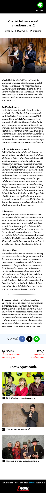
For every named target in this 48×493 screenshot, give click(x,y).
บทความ (31, 483)
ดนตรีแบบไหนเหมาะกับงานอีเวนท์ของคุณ (22, 461)
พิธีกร (17, 483)
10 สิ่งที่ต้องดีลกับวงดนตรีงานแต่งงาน (20, 398)
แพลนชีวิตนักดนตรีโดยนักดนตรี (37, 356)
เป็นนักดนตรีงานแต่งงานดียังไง (18, 429)
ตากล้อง (11, 483)
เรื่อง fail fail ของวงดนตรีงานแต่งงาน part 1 (11, 356)
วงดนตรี (4, 483)
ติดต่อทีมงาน (40, 483)
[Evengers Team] (23, 488)
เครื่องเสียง (24, 483)
